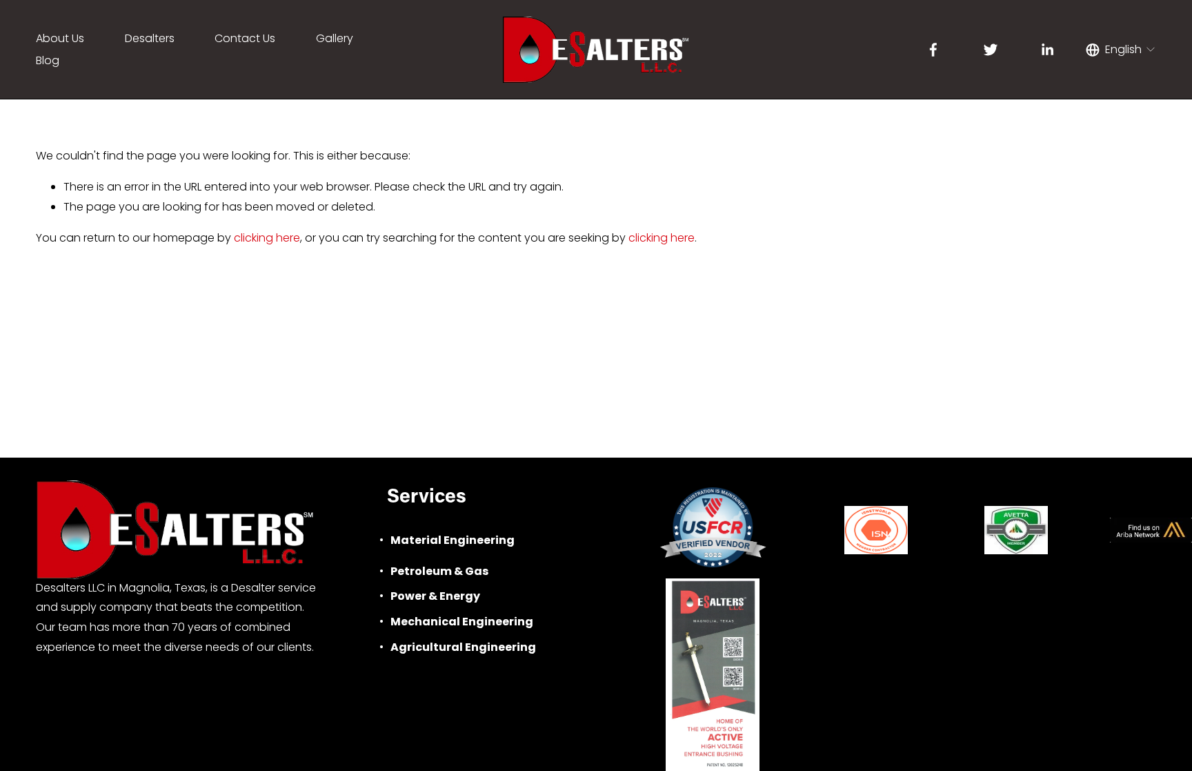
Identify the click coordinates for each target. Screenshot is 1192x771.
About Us (60, 38)
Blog (47, 60)
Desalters (150, 38)
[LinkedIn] (1047, 49)
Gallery (334, 38)
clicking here (267, 238)
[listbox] (1121, 50)
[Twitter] (990, 49)
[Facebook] (933, 49)
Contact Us (245, 38)
